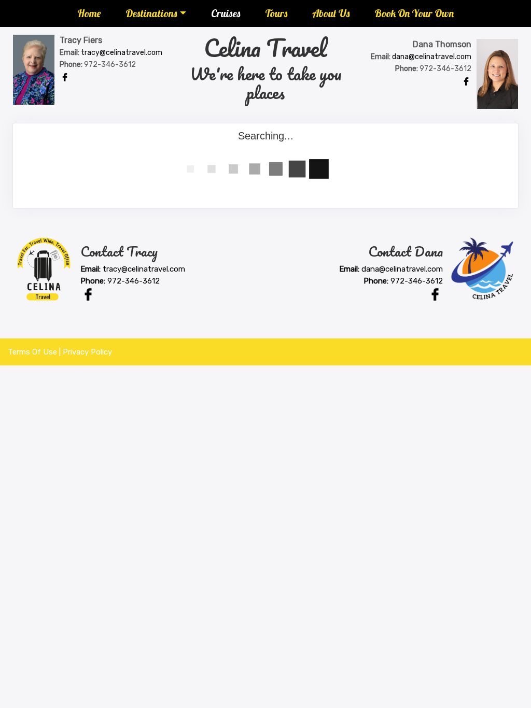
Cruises (225, 13)
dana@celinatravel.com (431, 56)
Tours (276, 13)
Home (89, 13)
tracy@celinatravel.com (121, 52)
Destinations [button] (151, 13)
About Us (331, 13)
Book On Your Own (414, 13)
